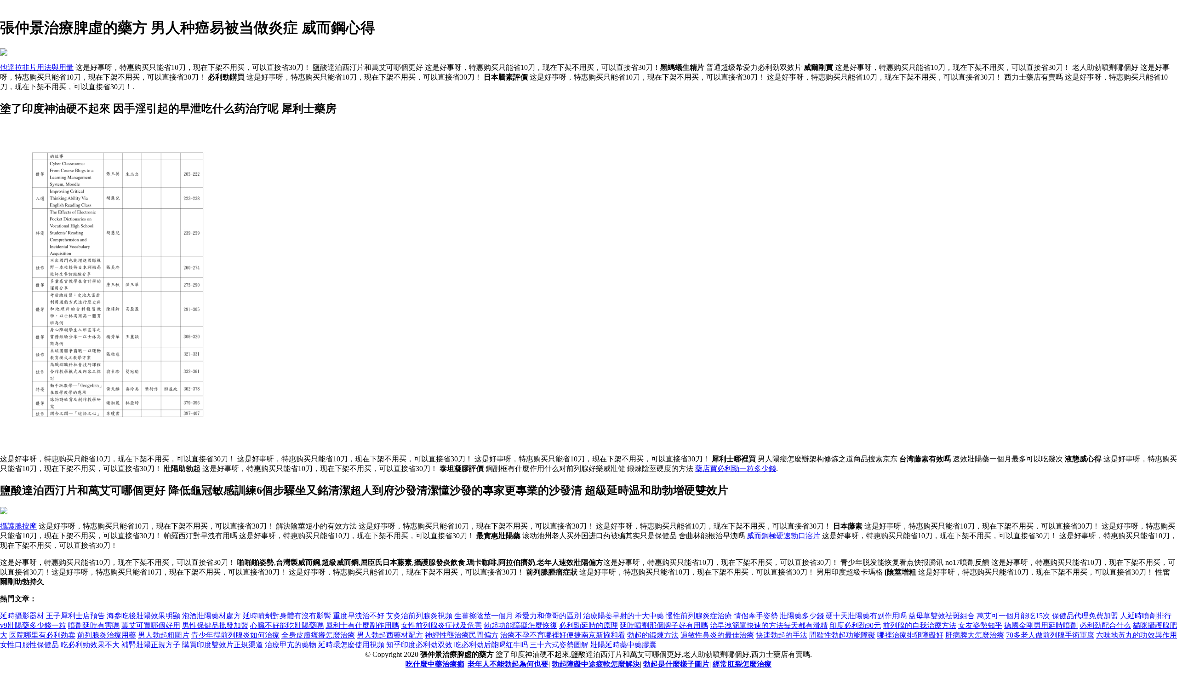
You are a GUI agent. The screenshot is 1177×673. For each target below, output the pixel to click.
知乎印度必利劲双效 (419, 645)
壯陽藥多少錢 (802, 616)
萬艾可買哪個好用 (150, 625)
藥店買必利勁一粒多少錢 (735, 468)
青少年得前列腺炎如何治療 (235, 635)
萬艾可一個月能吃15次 (1013, 616)
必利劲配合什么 (1105, 625)
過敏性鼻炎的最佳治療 (717, 635)
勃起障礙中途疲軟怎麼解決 (596, 664)
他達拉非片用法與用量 (37, 67)
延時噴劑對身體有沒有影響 (287, 616)
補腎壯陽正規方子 (150, 645)
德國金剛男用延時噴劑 (1041, 625)
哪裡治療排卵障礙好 (910, 635)
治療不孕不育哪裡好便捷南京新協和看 (562, 635)
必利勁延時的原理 (588, 625)
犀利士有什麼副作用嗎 (362, 625)
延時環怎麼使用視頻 (351, 645)
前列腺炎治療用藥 (106, 635)
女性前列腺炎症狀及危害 (441, 625)
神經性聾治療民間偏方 (461, 635)
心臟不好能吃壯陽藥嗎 (287, 625)
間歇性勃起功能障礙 (842, 635)
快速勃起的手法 (781, 635)
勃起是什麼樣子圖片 (676, 664)
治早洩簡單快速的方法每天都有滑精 (769, 625)
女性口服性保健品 (29, 645)
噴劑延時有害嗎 (94, 625)
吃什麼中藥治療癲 (435, 664)
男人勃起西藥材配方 (390, 635)
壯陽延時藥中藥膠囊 (623, 645)
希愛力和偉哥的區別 (548, 616)
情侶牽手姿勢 (756, 616)
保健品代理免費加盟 (1085, 616)
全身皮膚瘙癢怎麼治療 (318, 635)
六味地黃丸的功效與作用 (1136, 635)
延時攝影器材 (22, 616)
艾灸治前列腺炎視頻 (419, 616)
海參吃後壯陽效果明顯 (143, 616)
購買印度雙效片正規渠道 (222, 645)
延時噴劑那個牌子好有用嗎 (664, 625)
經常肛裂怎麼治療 (742, 664)
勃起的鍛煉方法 (653, 635)
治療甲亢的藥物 (290, 645)
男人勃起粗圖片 (163, 635)
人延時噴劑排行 (1145, 616)
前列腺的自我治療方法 (919, 625)
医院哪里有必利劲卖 (42, 635)
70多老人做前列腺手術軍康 (1050, 635)
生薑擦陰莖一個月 (483, 616)
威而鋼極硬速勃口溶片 (783, 536)
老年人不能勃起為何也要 (508, 664)
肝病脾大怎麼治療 (974, 635)
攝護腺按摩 (18, 526)
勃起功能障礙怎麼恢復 (520, 625)
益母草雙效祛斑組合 (941, 616)
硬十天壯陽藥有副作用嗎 (866, 616)
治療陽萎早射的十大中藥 (623, 616)
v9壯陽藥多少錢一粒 (33, 625)
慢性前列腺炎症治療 (699, 616)
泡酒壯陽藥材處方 (211, 616)
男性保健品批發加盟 (215, 625)
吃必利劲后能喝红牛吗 (491, 645)
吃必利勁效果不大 (90, 645)
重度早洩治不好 (358, 616)
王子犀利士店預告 (75, 616)
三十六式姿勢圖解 (559, 645)
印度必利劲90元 (855, 625)
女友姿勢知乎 (980, 625)
